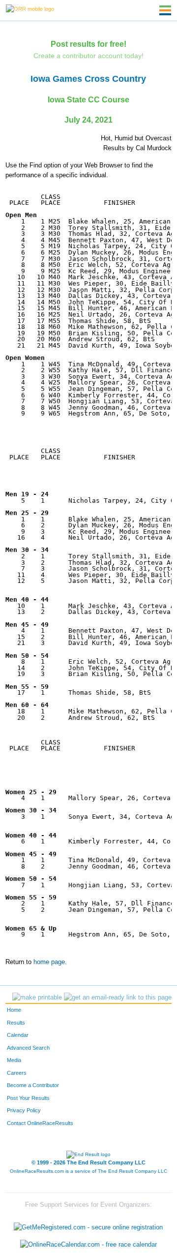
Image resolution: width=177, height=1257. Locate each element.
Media (14, 1060)
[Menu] (165, 10)
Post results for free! (88, 43)
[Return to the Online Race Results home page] (30, 8)
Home (14, 1010)
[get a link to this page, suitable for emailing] (118, 997)
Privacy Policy (24, 1110)
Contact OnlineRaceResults (40, 1123)
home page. (50, 962)
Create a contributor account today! (88, 56)
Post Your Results (28, 1098)
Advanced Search (28, 1048)
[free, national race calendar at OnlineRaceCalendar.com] (88, 1245)
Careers (17, 1073)
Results (16, 1023)
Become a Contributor (33, 1085)
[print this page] (37, 997)
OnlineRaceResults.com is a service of (88, 1171)
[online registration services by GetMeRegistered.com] (88, 1224)
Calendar (18, 1035)
